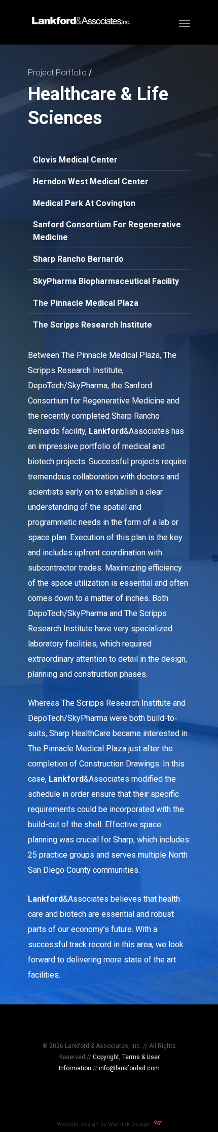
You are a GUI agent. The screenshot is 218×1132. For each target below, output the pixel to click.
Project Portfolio (57, 72)
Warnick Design (131, 1124)
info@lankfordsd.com (129, 1068)
